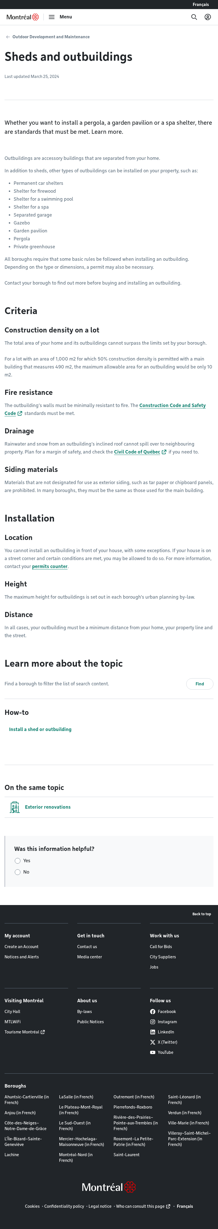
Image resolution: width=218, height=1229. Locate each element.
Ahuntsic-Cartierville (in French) (27, 1100)
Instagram (167, 1022)
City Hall (12, 1011)
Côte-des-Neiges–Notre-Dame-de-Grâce (26, 1126)
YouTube (165, 1052)
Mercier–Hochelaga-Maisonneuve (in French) (81, 1142)
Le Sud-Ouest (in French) (75, 1126)
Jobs (154, 967)
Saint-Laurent (127, 1154)
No (26, 872)
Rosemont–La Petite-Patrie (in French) (133, 1142)
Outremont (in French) (134, 1097)
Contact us (87, 946)
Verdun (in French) (185, 1113)
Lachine (12, 1154)
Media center (89, 957)
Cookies (32, 1206)
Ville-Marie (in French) (188, 1123)
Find (200, 684)
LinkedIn (166, 1032)
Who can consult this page (140, 1206)
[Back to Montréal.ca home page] (23, 17)
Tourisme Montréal (22, 1032)
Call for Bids (161, 946)
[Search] (194, 17)
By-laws (84, 1011)
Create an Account (22, 946)
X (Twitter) (167, 1042)
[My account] (207, 17)
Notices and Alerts (22, 957)
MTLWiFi (13, 1022)
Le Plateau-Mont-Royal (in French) (80, 1110)
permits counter (50, 566)
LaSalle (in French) (76, 1097)
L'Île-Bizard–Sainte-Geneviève (23, 1142)
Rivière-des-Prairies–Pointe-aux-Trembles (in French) (136, 1123)
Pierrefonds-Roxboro (133, 1107)
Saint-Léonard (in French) (184, 1100)
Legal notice (100, 1206)
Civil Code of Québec (137, 452)
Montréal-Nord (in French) (76, 1157)
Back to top (201, 914)
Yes (26, 860)
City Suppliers (163, 957)
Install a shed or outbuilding (40, 729)
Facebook (167, 1011)
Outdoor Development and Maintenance (51, 37)
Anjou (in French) (20, 1113)
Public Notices (90, 1022)
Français (201, 4)
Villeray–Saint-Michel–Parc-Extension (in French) (189, 1139)
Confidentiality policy (64, 1206)
